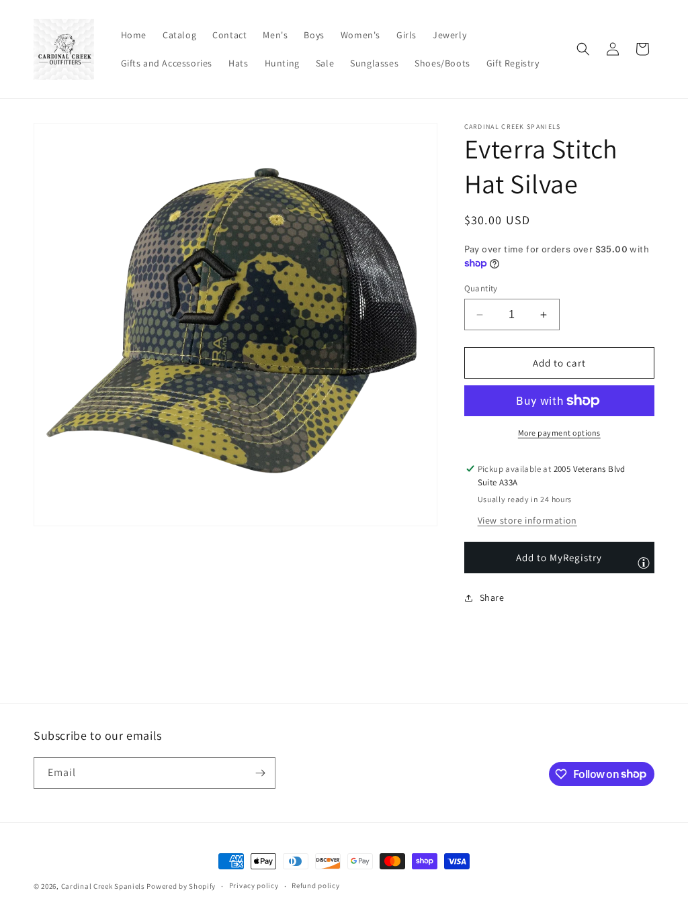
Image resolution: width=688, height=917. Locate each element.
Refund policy (315, 885)
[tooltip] (643, 562)
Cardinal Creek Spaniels (103, 886)
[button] (583, 49)
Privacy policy (254, 885)
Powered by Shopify (181, 886)
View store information (527, 520)
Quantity (481, 288)
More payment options (559, 433)
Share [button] (492, 597)
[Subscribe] (260, 773)
